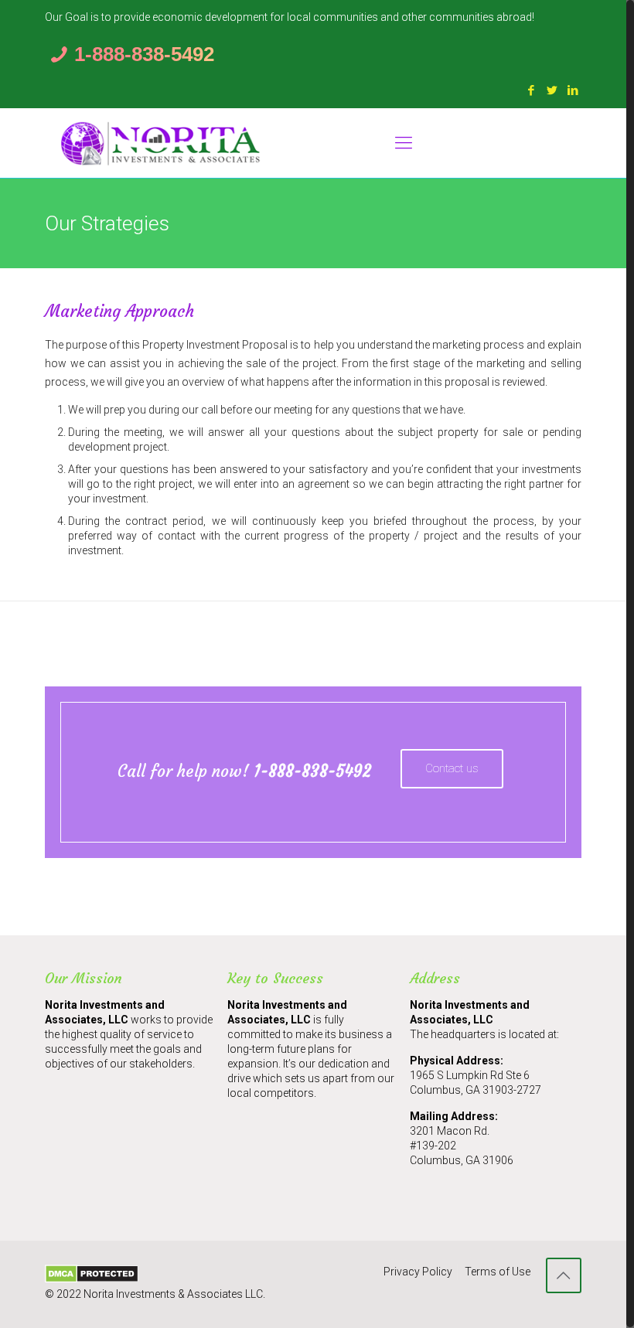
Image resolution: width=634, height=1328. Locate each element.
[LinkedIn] (573, 90)
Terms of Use (497, 1271)
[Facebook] (531, 90)
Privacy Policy (417, 1271)
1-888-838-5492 (144, 54)
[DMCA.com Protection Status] (91, 1279)
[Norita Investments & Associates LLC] (161, 143)
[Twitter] (552, 90)
